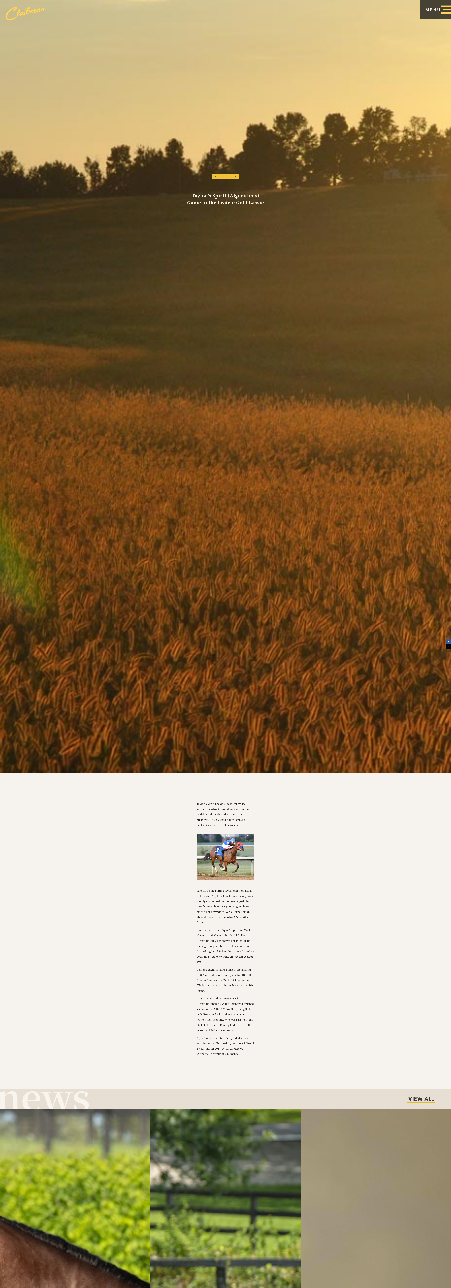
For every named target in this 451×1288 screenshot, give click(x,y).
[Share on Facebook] (448, 641)
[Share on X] (448, 646)
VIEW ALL (421, 1099)
